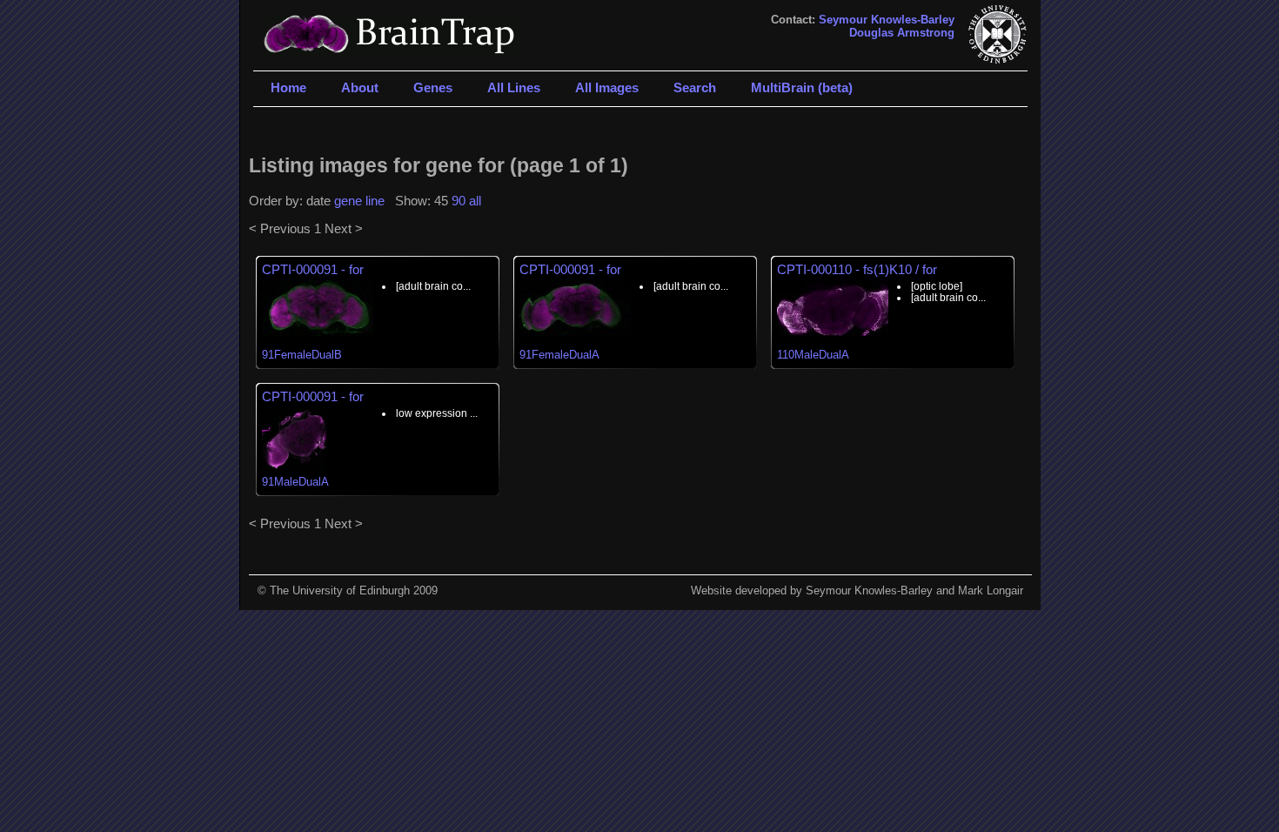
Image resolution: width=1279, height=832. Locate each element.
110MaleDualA (813, 355)
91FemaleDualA (559, 355)
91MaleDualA (295, 482)
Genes (432, 87)
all (475, 200)
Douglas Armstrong (901, 32)
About (359, 87)
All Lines (513, 87)
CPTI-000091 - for (313, 269)
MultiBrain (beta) (802, 87)
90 (458, 200)
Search (694, 87)
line (375, 200)
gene (348, 200)
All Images (607, 87)
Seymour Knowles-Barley (886, 19)
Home (288, 87)
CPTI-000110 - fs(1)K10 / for (857, 269)
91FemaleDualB (302, 355)
